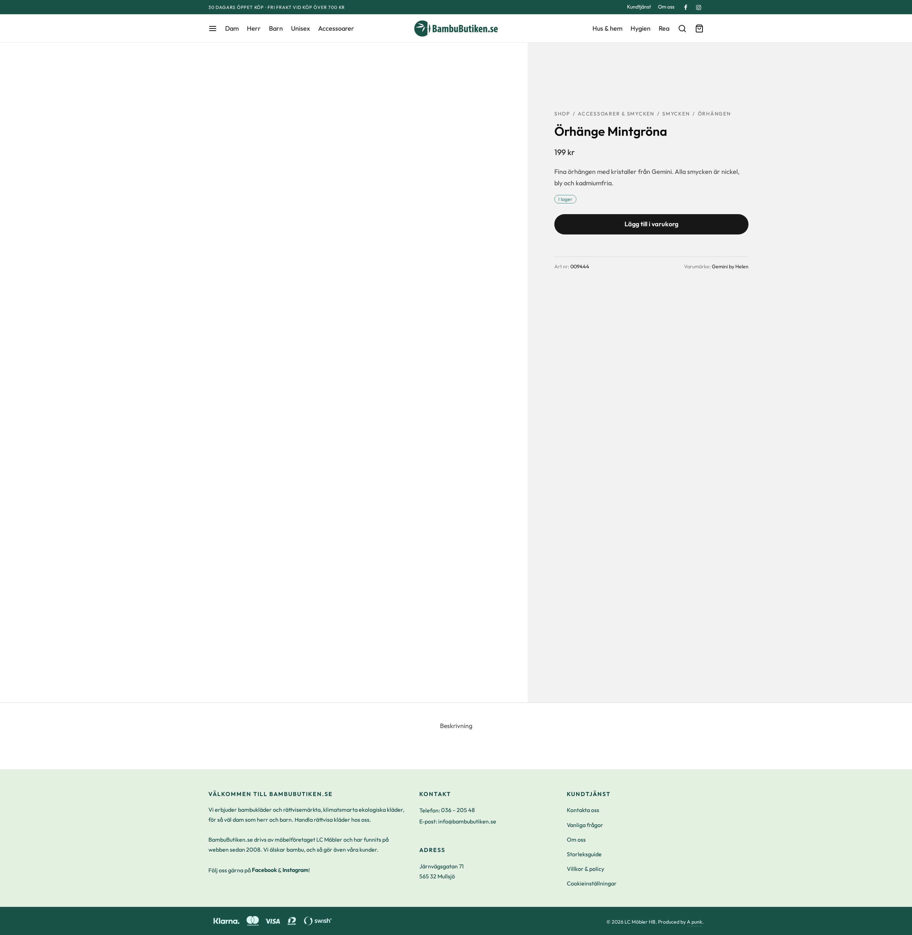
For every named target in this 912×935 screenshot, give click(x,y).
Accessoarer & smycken (616, 113)
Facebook (264, 869)
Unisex (300, 28)
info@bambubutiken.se (467, 821)
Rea (664, 28)
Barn (276, 28)
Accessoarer (336, 28)
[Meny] (212, 28)
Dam (232, 28)
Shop (562, 113)
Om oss (666, 7)
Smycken (676, 113)
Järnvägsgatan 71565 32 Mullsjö (441, 871)
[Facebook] (686, 8)
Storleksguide (584, 854)
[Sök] (682, 28)
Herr (254, 28)
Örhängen (714, 113)
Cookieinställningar (592, 883)
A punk (694, 922)
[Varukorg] (699, 28)
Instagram (296, 869)
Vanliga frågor (585, 824)
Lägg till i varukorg (651, 224)
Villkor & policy (585, 868)
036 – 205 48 (458, 809)
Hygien (641, 28)
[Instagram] (699, 8)
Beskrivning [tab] (456, 726)
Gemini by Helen (730, 266)
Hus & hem (607, 28)
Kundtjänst (639, 7)
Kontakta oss (583, 809)
